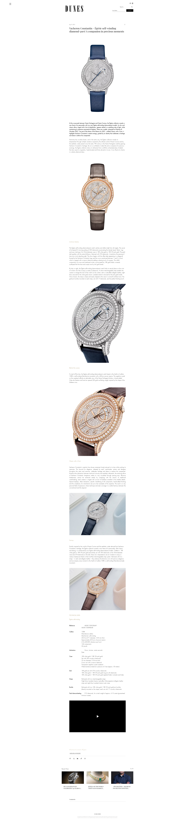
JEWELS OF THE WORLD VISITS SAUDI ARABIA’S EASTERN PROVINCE (96, 787)
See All (131, 768)
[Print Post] (85, 758)
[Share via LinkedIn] (77, 758)
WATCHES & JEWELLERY (75, 753)
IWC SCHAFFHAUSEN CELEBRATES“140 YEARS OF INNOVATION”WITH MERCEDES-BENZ (72, 787)
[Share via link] (81, 758)
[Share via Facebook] (70, 758)
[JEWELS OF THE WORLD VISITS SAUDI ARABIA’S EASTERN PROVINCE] (97, 777)
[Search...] (131, 6)
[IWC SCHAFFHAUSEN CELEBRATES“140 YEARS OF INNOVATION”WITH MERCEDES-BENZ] (73, 777)
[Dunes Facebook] (130, 3)
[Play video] (97, 716)
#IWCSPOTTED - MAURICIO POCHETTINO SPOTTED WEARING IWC (121, 787)
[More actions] (125, 24)
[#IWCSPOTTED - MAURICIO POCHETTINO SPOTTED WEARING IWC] (122, 777)
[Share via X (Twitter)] (73, 758)
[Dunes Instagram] (132, 3)
